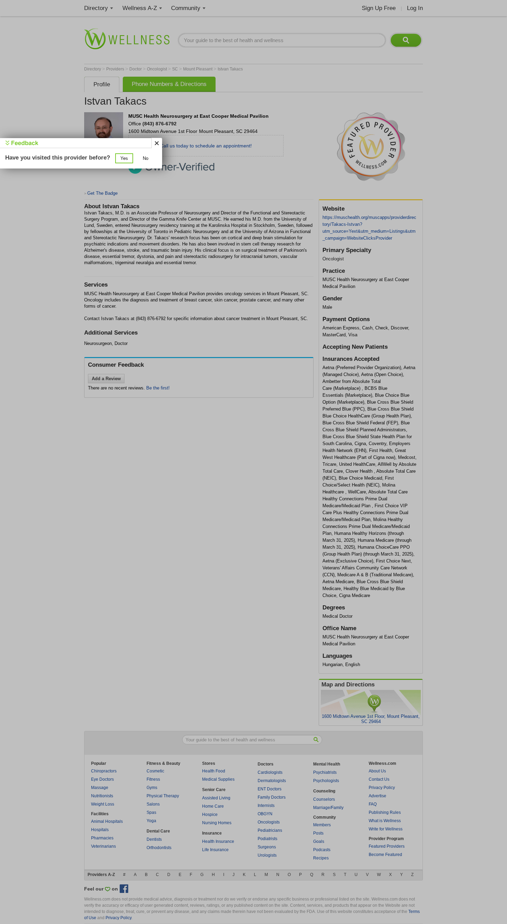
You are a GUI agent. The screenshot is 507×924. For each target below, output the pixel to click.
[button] (124, 158)
